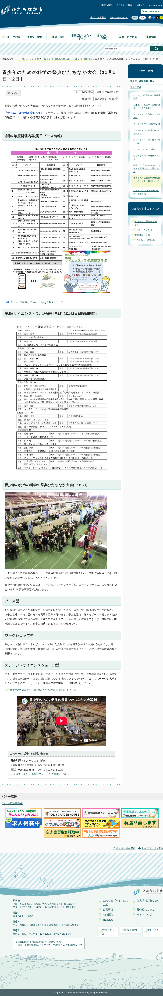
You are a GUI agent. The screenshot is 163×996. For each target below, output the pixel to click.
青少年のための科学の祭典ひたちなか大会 (42, 689)
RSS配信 (108, 914)
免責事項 (108, 909)
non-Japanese (156, 5)
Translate (108, 919)
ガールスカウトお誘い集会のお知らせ (146, 132)
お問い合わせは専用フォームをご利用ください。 (43, 774)
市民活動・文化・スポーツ (81, 37)
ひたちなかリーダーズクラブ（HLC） (146, 141)
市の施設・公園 (142, 235)
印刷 (84, 99)
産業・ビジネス (128, 37)
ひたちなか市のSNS (145, 240)
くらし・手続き (12, 37)
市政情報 (151, 37)
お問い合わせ (152, 932)
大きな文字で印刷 (104, 98)
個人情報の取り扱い (148, 900)
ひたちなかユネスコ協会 (144, 149)
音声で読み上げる (119, 17)
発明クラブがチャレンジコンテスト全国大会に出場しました (146, 168)
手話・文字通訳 (98, 17)
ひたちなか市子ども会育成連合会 (146, 97)
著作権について (146, 909)
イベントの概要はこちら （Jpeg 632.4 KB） (35, 302)
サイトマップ (144, 914)
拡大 (141, 18)
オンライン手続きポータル (146, 223)
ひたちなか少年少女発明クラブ (146, 157)
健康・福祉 (58, 37)
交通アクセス (108, 932)
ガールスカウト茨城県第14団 (146, 124)
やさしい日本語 (124, 5)
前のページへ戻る (125, 848)
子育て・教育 (35, 37)
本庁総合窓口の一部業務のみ (45, 941)
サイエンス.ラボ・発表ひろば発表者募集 (146, 192)
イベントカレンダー (145, 230)
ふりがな (140, 5)
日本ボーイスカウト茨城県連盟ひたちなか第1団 (146, 106)
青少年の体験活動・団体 (64, 59)
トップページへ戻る (152, 848)
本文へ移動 (107, 5)
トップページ (24, 59)
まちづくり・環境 (104, 37)
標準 (134, 18)
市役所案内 (130, 930)
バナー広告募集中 (12, 803)
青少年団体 (86, 59)
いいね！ (15, 93)
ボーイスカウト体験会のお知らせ (146, 116)
